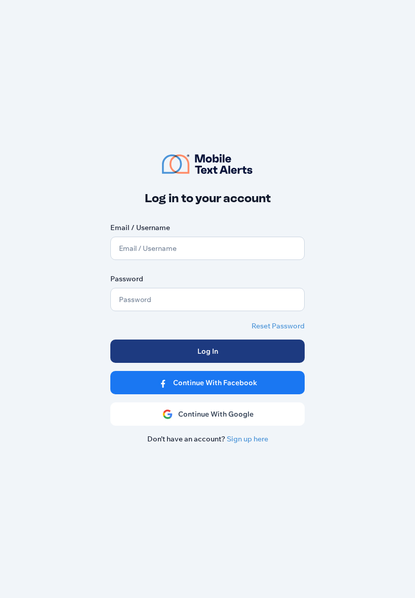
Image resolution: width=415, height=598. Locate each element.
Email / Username (140, 227)
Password (126, 278)
